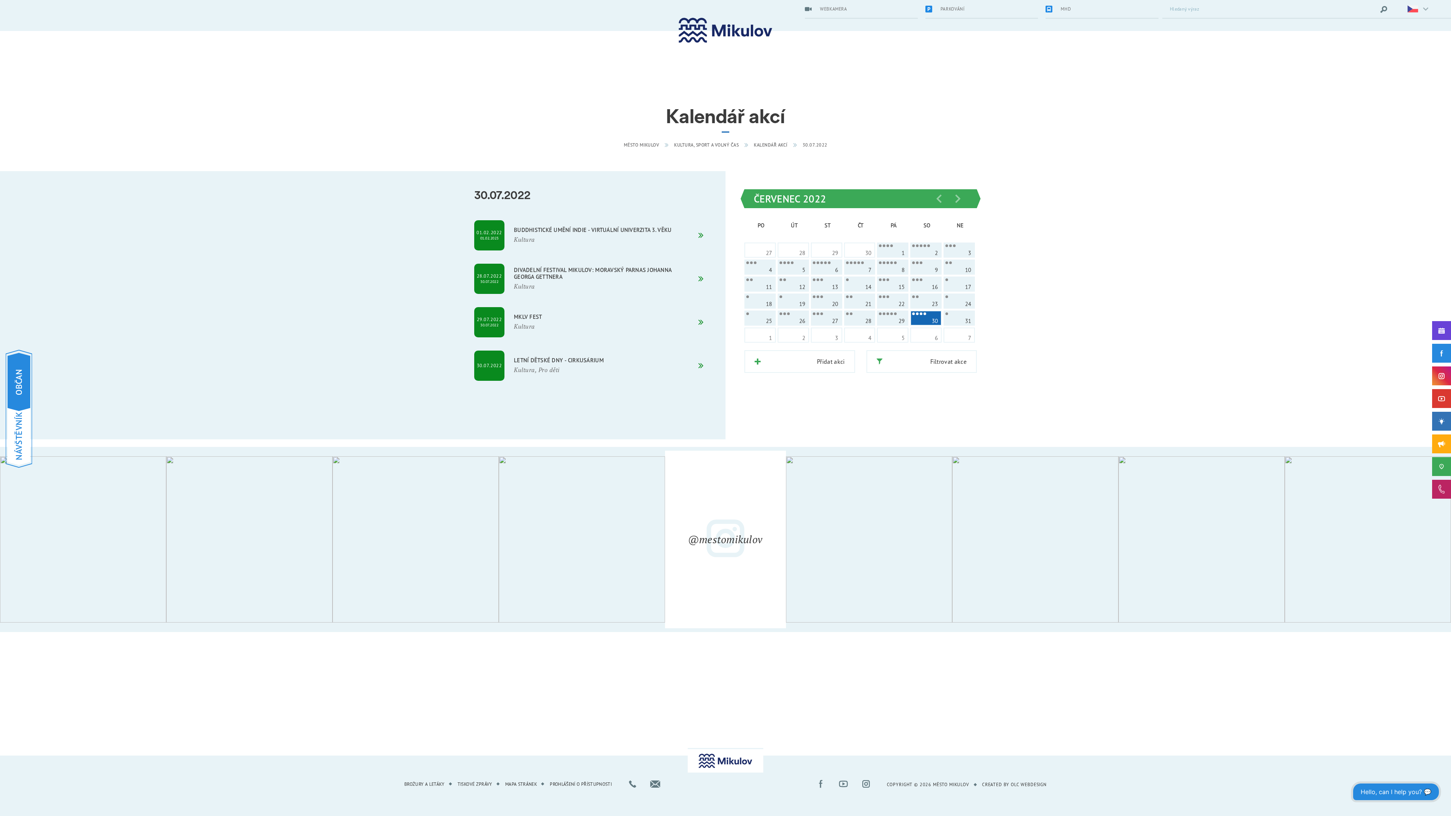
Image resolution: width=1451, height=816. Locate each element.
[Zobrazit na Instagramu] (83, 539)
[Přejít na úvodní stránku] (725, 30)
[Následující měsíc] (957, 198)
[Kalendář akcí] (1441, 330)
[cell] (892, 250)
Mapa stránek (521, 784)
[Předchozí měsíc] (939, 198)
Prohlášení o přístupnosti (581, 784)
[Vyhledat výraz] (1383, 9)
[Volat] (632, 783)
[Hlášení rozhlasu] (1441, 443)
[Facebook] (1441, 353)
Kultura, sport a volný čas (706, 145)
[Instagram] (1441, 375)
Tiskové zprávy (475, 784)
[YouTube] (1441, 398)
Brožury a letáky (424, 784)
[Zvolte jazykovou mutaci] (1413, 9)
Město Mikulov (641, 145)
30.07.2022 (815, 145)
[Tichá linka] (1441, 489)
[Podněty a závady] (1441, 466)
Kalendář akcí (770, 145)
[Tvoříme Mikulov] (1441, 421)
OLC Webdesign (1029, 784)
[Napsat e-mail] (655, 783)
